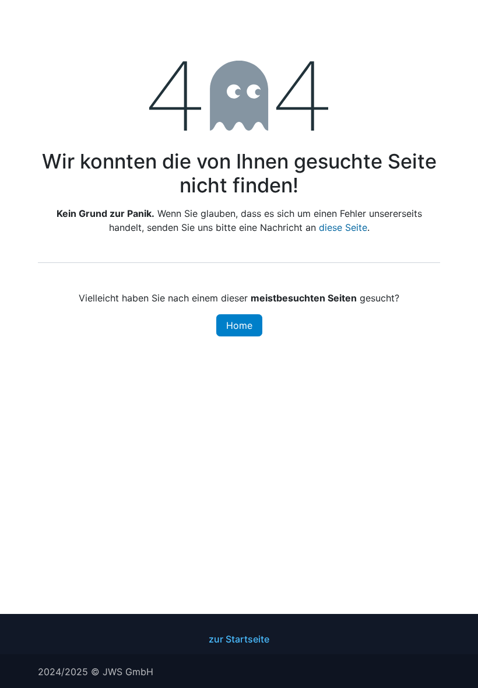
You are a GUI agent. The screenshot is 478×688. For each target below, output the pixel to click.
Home (239, 325)
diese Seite (343, 227)
